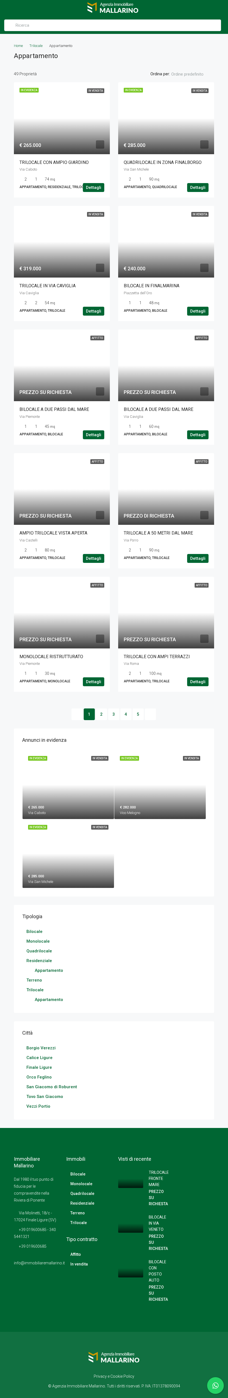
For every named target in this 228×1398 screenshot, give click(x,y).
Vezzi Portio (38, 1106)
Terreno (34, 980)
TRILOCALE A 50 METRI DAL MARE (158, 533)
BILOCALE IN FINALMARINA (151, 285)
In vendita (79, 1264)
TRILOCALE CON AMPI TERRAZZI (157, 656)
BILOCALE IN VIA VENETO (157, 1223)
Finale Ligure (39, 1067)
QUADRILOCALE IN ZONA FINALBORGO (163, 162)
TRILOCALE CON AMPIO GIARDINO (54, 162)
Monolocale (38, 941)
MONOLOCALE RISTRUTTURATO (51, 656)
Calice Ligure (39, 1057)
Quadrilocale (39, 950)
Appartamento (49, 970)
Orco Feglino (39, 1077)
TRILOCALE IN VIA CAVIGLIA (47, 285)
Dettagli (93, 187)
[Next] (150, 714)
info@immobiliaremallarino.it (39, 1263)
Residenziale (39, 960)
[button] (192, 74)
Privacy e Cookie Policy (114, 1376)
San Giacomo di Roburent (51, 1086)
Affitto (75, 1254)
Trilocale (36, 46)
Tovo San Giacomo (44, 1096)
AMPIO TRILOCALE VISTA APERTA (53, 533)
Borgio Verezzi (41, 1047)
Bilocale (34, 931)
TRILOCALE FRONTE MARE (159, 1178)
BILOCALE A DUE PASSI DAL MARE (54, 409)
